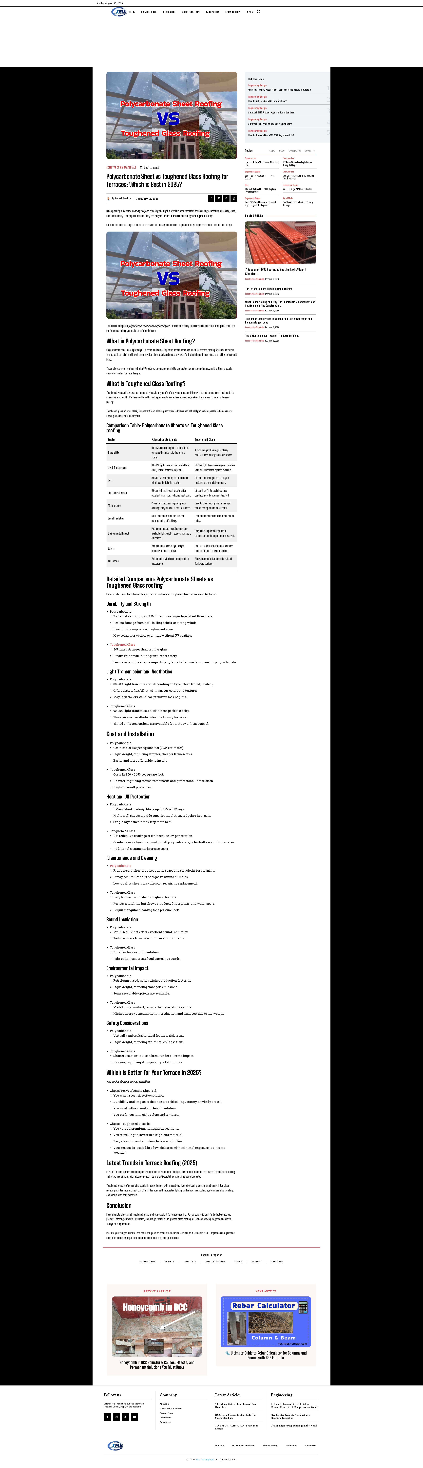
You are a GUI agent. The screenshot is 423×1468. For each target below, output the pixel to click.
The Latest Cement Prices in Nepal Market (268, 289)
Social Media (288, 198)
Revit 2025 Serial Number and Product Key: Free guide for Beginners (260, 204)
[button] (259, 12)
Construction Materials (121, 167)
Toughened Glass (122, 645)
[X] (218, 198)
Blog (282, 150)
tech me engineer (204, 1459)
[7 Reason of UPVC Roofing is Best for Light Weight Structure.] (280, 242)
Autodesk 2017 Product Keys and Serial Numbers (271, 112)
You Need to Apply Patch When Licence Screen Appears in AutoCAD (279, 89)
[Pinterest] (226, 198)
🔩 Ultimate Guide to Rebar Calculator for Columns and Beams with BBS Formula (266, 1355)
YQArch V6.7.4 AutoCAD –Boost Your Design (236, 1427)
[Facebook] (211, 198)
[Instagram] (116, 1417)
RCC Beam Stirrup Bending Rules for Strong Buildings (297, 164)
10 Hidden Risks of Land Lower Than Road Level (262, 164)
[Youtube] (134, 1417)
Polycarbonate (120, 866)
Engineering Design (257, 85)
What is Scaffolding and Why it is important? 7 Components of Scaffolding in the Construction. (280, 303)
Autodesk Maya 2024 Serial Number (297, 189)
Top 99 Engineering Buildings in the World (294, 1425)
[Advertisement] (211, 42)
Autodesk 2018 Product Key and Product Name (270, 123)
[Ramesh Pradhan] (109, 198)
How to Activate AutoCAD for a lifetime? (267, 101)
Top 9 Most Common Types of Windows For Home (272, 335)
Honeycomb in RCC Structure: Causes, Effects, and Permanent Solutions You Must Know (157, 1365)
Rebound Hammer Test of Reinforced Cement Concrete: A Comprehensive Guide (294, 1405)
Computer (295, 150)
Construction (250, 158)
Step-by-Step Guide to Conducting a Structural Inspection (290, 1416)
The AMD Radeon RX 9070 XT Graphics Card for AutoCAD (260, 190)
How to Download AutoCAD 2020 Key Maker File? (271, 135)
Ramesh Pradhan (123, 198)
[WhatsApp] (234, 198)
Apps (272, 150)
